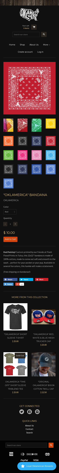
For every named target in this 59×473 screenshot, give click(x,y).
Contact (29, 429)
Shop (22, 44)
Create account (25, 52)
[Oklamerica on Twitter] (21, 412)
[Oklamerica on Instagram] (37, 412)
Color (6, 206)
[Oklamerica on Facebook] (29, 412)
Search (29, 432)
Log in (40, 52)
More (46, 44)
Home (12, 44)
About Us (34, 44)
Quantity (7, 218)
